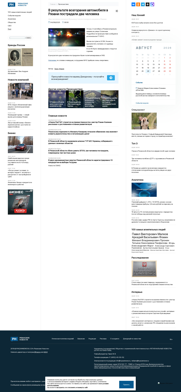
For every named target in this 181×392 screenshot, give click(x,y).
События (139, 82)
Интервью (137, 291)
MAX (46, 352)
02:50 (137, 280)
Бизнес (12, 133)
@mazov (37, 352)
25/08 (10, 69)
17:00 (13, 168)
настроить (60, 387)
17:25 (13, 113)
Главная (53, 4)
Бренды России (16, 45)
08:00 (13, 156)
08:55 (138, 147)
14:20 (137, 155)
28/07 (133, 317)
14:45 (14, 121)
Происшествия (63, 4)
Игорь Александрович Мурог (153, 244)
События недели (14, 15)
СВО (9, 26)
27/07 (9, 168)
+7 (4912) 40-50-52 (116, 357)
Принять (126, 385)
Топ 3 (135, 143)
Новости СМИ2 (54, 165)
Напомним (52, 60)
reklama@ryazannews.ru (140, 361)
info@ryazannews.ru (123, 361)
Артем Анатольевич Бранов (153, 248)
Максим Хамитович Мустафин (159, 250)
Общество (12, 22)
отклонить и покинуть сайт (78, 387)
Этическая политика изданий (63, 339)
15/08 (133, 218)
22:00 (137, 218)
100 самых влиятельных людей (20, 12)
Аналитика (12, 19)
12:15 (13, 103)
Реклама (103, 339)
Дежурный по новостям (132, 339)
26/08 (10, 103)
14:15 (137, 307)
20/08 (10, 121)
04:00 (137, 210)
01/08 (133, 307)
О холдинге (114, 339)
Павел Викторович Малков (150, 234)
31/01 (133, 280)
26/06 (10, 180)
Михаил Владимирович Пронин (150, 240)
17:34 (13, 69)
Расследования (140, 257)
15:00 (137, 317)
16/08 (133, 200)
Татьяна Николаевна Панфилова (150, 242)
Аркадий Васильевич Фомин (150, 237)
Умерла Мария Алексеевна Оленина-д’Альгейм (151, 89)
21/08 (133, 155)
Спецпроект (138, 109)
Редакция (92, 339)
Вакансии (81, 339)
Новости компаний (18, 79)
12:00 (137, 296)
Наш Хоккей (138, 15)
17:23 (13, 180)
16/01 (9, 156)
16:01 (137, 19)
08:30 (137, 164)
